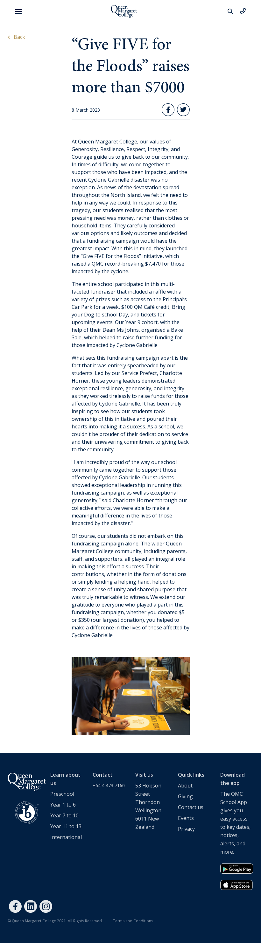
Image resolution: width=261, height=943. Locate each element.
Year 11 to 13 (65, 826)
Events (186, 818)
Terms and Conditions (133, 921)
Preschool (62, 793)
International (66, 837)
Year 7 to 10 (64, 815)
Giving (185, 796)
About (185, 785)
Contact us (190, 807)
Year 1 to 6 (63, 804)
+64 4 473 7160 (109, 785)
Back (18, 36)
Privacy (186, 828)
